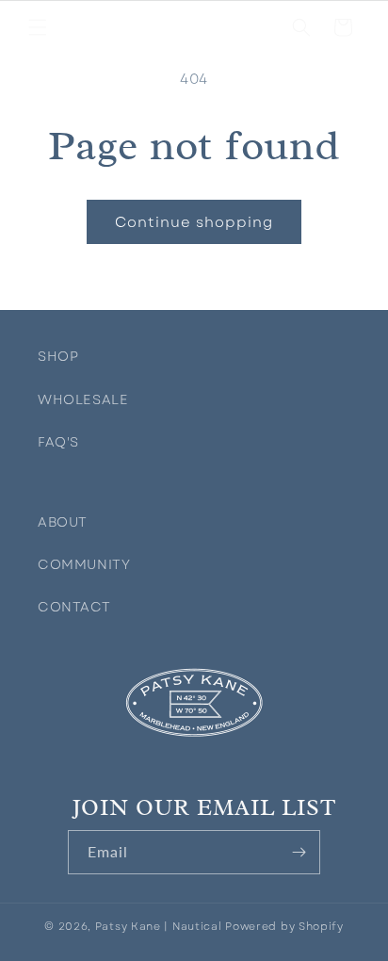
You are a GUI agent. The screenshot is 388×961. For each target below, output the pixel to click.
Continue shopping (194, 222)
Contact (70, 606)
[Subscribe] (298, 852)
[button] (37, 27)
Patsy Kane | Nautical (158, 926)
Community (70, 564)
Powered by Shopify (284, 926)
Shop (58, 356)
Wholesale (70, 399)
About (63, 522)
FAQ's (58, 441)
